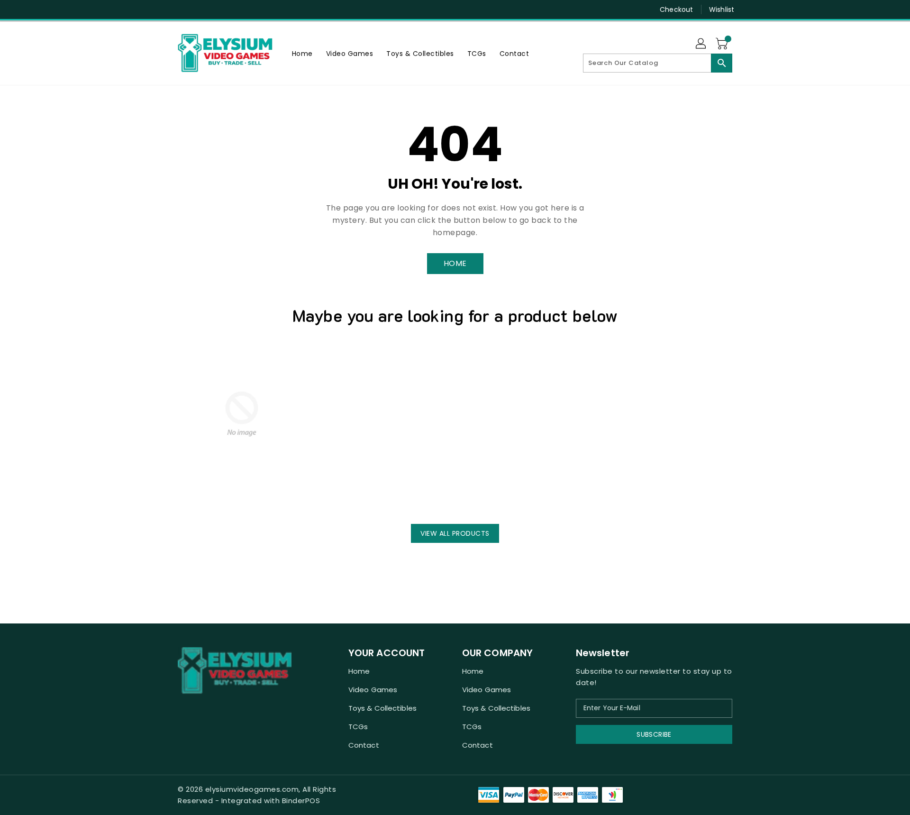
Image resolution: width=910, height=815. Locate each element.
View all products (455, 533)
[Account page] (701, 44)
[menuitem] (302, 53)
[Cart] (722, 44)
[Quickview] (187, 497)
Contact (363, 745)
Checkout (676, 9)
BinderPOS (301, 801)
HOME (455, 263)
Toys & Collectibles (382, 708)
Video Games (372, 690)
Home (359, 671)
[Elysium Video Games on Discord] (182, 9)
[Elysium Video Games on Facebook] (164, 9)
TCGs (358, 727)
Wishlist (721, 9)
